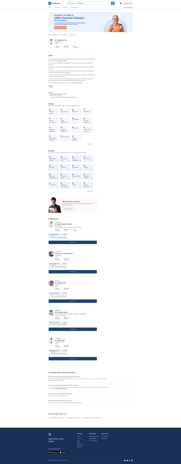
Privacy (65, 460)
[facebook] (127, 460)
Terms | (61, 460)
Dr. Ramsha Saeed (61, 312)
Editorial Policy (80, 444)
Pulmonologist (64, 34)
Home (49, 7)
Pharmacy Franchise (128, 7)
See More (90, 144)
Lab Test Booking (93, 440)
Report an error (68, 208)
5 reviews (75, 230)
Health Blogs (74, 7)
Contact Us (79, 447)
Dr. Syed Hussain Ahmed (63, 224)
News (78, 440)
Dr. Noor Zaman (60, 283)
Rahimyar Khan (56, 34)
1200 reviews (76, 47)
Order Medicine (92, 438)
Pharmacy (57, 7)
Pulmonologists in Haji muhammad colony (92, 417)
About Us (79, 438)
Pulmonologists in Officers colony (56, 417)
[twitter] (129, 460)
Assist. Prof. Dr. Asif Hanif (64, 253)
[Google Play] (53, 452)
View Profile (72, 242)
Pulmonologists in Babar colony (73, 417)
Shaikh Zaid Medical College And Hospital (57, 94)
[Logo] (49, 434)
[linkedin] (132, 460)
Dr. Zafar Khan (60, 340)
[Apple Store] (64, 452)
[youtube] (125, 460)
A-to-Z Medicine (104, 436)
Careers (79, 442)
